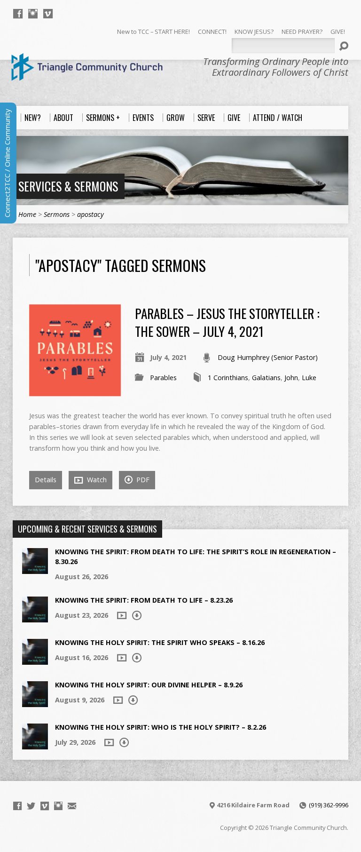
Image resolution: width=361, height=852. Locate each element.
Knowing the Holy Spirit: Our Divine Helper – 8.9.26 (149, 684)
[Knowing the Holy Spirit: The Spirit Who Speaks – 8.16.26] (35, 659)
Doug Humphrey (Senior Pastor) (268, 357)
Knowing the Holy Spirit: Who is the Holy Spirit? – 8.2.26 (160, 727)
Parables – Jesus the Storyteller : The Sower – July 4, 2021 (227, 322)
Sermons (57, 214)
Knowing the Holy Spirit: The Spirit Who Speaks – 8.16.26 (160, 642)
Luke (309, 377)
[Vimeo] (48, 13)
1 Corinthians (228, 377)
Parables (163, 377)
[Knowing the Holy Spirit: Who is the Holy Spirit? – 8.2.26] (35, 744)
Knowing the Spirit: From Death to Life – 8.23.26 (144, 600)
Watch (96, 479)
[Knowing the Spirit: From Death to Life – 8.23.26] (35, 617)
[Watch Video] (121, 615)
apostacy (90, 214)
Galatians (266, 377)
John (291, 377)
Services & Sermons (68, 186)
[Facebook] (18, 13)
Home (27, 214)
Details (45, 479)
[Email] (72, 806)
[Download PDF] (136, 615)
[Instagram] (33, 13)
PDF (141, 479)
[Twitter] (31, 806)
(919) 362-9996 (328, 805)
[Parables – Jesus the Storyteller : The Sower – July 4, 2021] (75, 390)
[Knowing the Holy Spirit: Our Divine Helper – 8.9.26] (35, 702)
